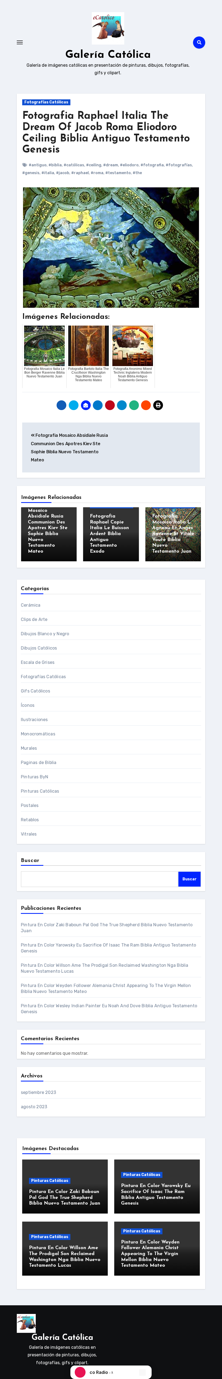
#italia (47, 173)
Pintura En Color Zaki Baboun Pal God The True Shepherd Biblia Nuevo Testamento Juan (64, 1197)
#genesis (31, 173)
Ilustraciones (34, 719)
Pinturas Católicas (40, 791)
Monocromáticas (38, 733)
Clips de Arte (34, 619)
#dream (110, 165)
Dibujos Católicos (39, 648)
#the (137, 173)
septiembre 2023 (38, 1092)
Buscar (30, 860)
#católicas (74, 165)
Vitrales (29, 834)
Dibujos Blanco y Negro (45, 633)
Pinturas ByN (34, 776)
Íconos (27, 705)
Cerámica (31, 605)
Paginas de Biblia (38, 762)
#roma (97, 173)
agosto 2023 (34, 1106)
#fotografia (152, 165)
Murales (29, 748)
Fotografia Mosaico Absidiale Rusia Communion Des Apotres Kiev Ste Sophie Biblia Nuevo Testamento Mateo (47, 528)
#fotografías (179, 165)
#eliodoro (129, 165)
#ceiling (93, 165)
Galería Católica (108, 55)
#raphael (80, 173)
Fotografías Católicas (46, 102)
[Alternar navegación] (20, 42)
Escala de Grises (37, 662)
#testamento (118, 173)
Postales (30, 805)
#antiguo (38, 165)
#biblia (55, 165)
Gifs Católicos (35, 691)
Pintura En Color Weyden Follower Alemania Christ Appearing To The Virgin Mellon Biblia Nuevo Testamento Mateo (150, 1254)
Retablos (30, 819)
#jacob (62, 173)
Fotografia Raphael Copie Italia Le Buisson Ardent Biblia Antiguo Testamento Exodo (109, 534)
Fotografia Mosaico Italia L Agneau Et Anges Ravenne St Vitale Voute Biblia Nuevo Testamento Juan (173, 534)
